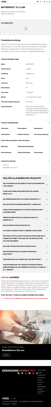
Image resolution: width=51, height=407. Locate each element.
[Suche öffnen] (47, 1)
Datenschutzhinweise (9, 401)
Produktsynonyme (8, 161)
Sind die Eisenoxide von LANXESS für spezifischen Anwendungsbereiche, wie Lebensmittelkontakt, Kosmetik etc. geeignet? (24, 267)
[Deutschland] (37, 1)
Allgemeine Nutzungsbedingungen (31, 401)
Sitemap (14, 404)
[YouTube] (29, 373)
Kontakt (6, 355)
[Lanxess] (6, 399)
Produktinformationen (10, 59)
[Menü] (49, 1)
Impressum (5, 404)
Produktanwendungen (9, 123)
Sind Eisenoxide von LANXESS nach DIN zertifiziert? (22, 259)
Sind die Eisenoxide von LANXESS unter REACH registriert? (20, 253)
